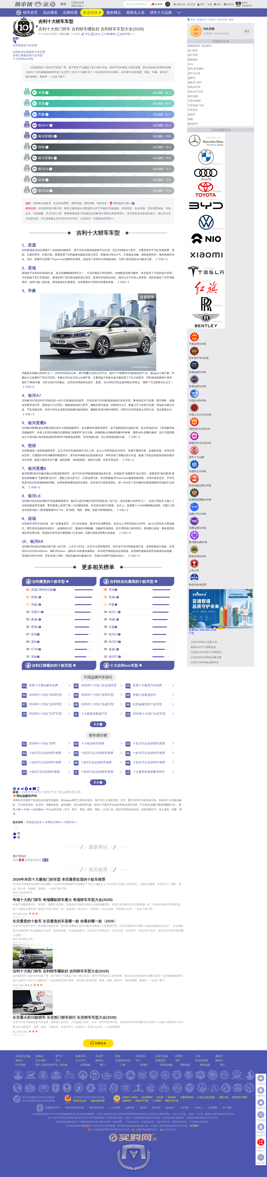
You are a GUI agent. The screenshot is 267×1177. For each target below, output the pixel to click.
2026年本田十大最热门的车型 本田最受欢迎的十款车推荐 (59, 879)
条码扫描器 (201, 1060)
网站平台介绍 (171, 1100)
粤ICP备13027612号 (120, 1129)
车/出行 (212, 19)
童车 (222, 1064)
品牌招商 (130, 1107)
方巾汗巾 (80, 1060)
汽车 (53, 792)
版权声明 (125, 34)
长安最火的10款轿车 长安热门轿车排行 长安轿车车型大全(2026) (65, 1017)
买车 (78, 792)
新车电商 (193, 96)
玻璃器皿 (160, 1060)
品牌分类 (180, 4)
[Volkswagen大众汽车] (206, 222)
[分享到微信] (14, 788)
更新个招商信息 (203, 647)
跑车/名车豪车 (20, 939)
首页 (192, 19)
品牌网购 (213, 1107)
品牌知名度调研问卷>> (77, 4)
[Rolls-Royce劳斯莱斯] (206, 303)
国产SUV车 (194, 73)
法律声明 (126, 1100)
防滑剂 (179, 1056)
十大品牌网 (114, 1107)
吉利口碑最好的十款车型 (28, 55)
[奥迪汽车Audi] (206, 173)
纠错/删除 (110, 34)
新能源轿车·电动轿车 (200, 45)
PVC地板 (20, 1064)
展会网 (143, 1107)
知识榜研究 (147, 1097)
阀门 (102, 1064)
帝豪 (32, 290)
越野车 (192, 77)
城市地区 (171, 1097)
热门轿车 (17, 914)
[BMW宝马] (206, 156)
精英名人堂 (135, 13)
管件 (177, 1060)
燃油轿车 (193, 123)
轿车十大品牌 (161, 13)
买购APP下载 (141, 1100)
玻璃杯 (144, 1064)
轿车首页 (30, 13)
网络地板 (205, 1064)
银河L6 (34, 496)
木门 (57, 1060)
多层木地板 (161, 1056)
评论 (87, 34)
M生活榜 (64, 34)
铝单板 (39, 1056)
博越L (35, 604)
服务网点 (113, 13)
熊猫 (32, 445)
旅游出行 (170, 1107)
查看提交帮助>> (54, 822)
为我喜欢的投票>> (103, 218)
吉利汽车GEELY (32, 792)
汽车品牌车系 (66, 792)
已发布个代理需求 (206, 652)
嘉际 (34, 641)
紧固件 (219, 1056)
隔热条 (219, 1060)
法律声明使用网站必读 (147, 1129)
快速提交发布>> (35, 822)
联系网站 (195, 1126)
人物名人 (198, 1107)
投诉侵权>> (39, 809)
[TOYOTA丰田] (206, 189)
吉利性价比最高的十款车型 (29, 51)
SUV (190, 64)
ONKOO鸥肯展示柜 (74, 1107)
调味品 (19, 1060)
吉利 (16, 38)
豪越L (35, 619)
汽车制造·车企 (196, 105)
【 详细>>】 (162, 259)
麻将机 (99, 1060)
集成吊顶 (80, 1056)
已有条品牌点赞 (206, 657)
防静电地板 (166, 1064)
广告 (191, 633)
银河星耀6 (37, 468)
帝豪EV (36, 611)
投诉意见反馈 (79, 1100)
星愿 (32, 245)
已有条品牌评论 (205, 662)
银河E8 (36, 541)
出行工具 (222, 19)
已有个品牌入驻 (204, 642)
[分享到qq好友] (26, 788)
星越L (35, 597)
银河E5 (113, 656)
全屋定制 (140, 1056)
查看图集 (147, 297)
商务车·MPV (195, 82)
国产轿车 (193, 55)
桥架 (117, 1056)
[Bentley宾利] (206, 320)
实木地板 (40, 1060)
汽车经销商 (194, 100)
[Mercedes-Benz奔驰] (206, 140)
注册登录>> (70, 822)
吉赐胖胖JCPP (52, 1107)
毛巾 (137, 1060)
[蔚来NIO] (206, 238)
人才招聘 (156, 1100)
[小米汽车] (206, 254)
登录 (202, 4)
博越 (34, 656)
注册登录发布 (186, 1097)
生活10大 (90, 13)
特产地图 (227, 1107)
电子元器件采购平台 (46, 1064)
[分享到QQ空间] (18, 788)
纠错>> (28, 809)
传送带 (99, 1056)
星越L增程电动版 (42, 589)
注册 (210, 4)
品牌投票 (70, 13)
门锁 (122, 1064)
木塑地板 (85, 1064)
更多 (96, 724)
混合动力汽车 (195, 91)
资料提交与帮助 (239, 1097)
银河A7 (34, 395)
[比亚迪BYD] (206, 205)
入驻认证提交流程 (206, 1097)
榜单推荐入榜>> (122, 203)
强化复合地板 (23, 1056)
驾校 (190, 119)
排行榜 (160, 1097)
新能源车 (193, 59)
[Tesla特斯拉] (206, 271)
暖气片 (59, 1056)
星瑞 (32, 268)
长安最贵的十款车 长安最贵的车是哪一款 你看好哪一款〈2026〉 (65, 921)
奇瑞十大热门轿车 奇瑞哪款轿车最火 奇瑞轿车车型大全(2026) (63, 900)
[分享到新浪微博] (22, 788)
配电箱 (64, 1064)
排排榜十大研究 (129, 1097)
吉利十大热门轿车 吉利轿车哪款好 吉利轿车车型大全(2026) (61, 971)
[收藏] (30, 788)
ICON (34, 649)
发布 (219, 4)
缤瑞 (32, 518)
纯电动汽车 (194, 87)
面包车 (192, 114)
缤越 (112, 626)
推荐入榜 (223, 1097)
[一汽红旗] (206, 287)
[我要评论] (34, 788)
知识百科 (156, 1107)
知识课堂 (50, 13)
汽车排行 (193, 109)
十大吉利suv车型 (23, 58)
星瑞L (35, 626)
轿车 (47, 792)
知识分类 (191, 4)
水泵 (197, 1056)
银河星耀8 (37, 423)
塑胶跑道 (185, 1064)
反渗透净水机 (123, 1060)
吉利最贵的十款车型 (25, 45)
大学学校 (184, 1107)
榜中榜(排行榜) (96, 1107)
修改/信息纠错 (98, 1100)
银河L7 (113, 611)
